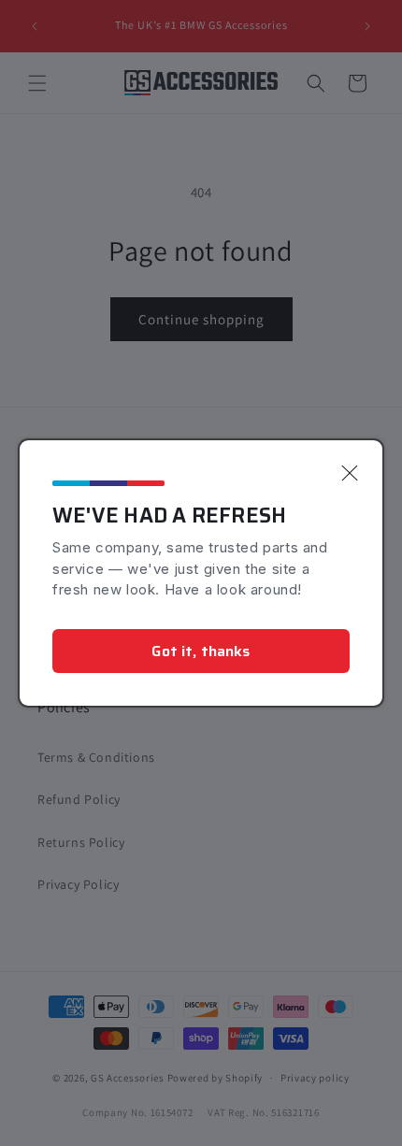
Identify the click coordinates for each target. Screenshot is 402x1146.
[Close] (349, 473)
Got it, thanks (200, 651)
